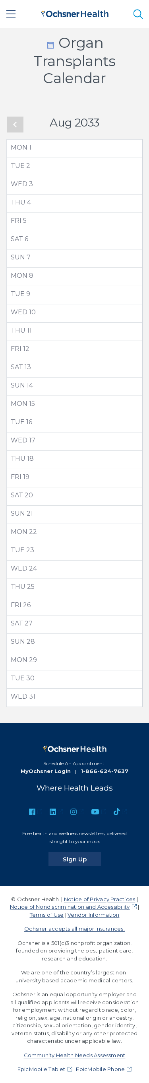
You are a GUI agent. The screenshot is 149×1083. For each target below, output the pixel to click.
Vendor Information (93, 915)
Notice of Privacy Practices (99, 899)
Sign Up (82, 859)
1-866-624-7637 (104, 771)
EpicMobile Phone (100, 1069)
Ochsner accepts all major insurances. (74, 928)
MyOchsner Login (46, 771)
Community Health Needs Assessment (75, 1055)
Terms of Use (47, 915)
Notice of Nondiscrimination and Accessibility (70, 907)
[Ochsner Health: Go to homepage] (74, 12)
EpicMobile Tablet (41, 1069)
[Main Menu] (11, 14)
